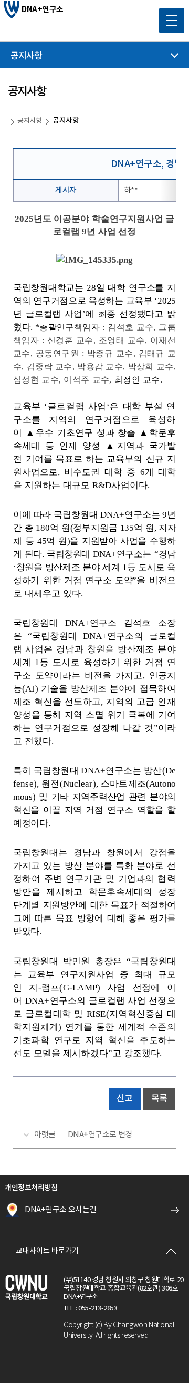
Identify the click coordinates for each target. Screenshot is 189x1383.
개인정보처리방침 (31, 1187)
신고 (125, 1098)
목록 (159, 1098)
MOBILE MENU (171, 20)
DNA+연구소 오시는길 (61, 1209)
